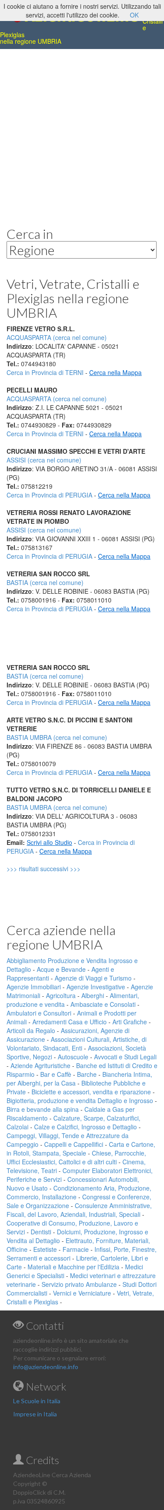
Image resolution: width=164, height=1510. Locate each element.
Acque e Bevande (61, 969)
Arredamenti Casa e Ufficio (69, 1021)
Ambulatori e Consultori (39, 1013)
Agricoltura (61, 995)
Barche (87, 1074)
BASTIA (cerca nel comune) (45, 582)
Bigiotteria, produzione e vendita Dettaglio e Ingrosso (80, 1100)
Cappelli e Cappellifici (73, 1144)
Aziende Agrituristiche (40, 1065)
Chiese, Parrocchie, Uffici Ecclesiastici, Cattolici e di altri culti (76, 1157)
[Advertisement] (82, 131)
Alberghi (92, 995)
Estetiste (45, 1249)
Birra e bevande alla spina (43, 1109)
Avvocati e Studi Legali (125, 1056)
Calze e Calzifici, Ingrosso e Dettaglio (85, 1126)
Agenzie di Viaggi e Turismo (93, 978)
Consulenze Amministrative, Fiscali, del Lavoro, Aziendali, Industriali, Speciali (79, 1210)
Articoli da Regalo (31, 1030)
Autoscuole (73, 1056)
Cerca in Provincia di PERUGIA (49, 494)
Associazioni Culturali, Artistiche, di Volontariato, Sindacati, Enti (77, 1043)
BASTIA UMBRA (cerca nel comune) (57, 737)
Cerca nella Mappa (115, 372)
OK (134, 15)
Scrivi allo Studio (49, 842)
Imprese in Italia (35, 1414)
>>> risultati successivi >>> (58, 868)
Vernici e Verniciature (82, 1293)
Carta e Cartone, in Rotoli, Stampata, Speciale (81, 1148)
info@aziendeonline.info (45, 1366)
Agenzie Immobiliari (34, 986)
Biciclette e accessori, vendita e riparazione (91, 1091)
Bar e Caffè (55, 1074)
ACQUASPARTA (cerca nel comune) (57, 398)
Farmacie (76, 1249)
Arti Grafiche (129, 1021)
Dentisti (41, 1231)
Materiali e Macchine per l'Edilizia (73, 1266)
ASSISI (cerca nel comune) (44, 459)
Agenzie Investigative (95, 986)
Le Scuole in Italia (36, 1401)
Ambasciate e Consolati (103, 1004)
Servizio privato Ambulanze (79, 1284)
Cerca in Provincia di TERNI (45, 372)
